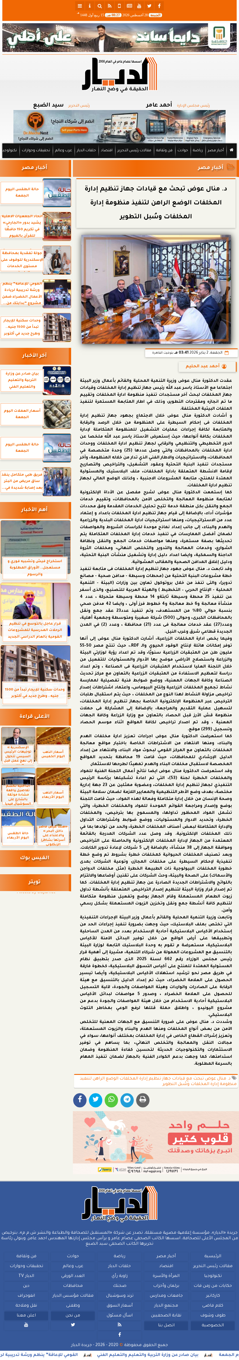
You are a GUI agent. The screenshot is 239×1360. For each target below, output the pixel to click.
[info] (89, 5)
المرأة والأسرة (166, 1276)
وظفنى (73, 1306)
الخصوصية (213, 1325)
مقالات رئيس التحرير (134, 151)
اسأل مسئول (120, 1316)
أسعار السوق (120, 1306)
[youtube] (139, 5)
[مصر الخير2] (156, 1142)
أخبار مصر (216, 151)
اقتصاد (107, 151)
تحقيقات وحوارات (36, 151)
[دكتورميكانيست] (119, 126)
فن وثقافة (164, 151)
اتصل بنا (166, 1325)
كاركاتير (213, 1296)
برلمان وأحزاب (166, 1286)
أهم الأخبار (34, 510)
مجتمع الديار (166, 1306)
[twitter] (149, 5)
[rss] (109, 5)
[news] (129, 5)
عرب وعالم (63, 151)
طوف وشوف (213, 1316)
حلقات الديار (86, 151)
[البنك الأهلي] (119, 37)
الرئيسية (212, 1256)
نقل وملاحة (26, 1306)
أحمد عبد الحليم (202, 366)
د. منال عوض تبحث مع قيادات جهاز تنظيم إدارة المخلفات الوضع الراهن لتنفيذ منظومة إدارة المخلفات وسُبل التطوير (158, 1082)
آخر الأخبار (34, 356)
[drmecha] (119, 158)
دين (26, 1286)
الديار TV (26, 1276)
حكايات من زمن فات (213, 1286)
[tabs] (80, 5)
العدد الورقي (73, 1276)
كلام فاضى (212, 1306)
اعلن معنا (26, 1316)
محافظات (73, 1286)
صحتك (119, 1286)
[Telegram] (127, 1100)
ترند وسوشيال (119, 1296)
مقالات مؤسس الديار (73, 1296)
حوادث (183, 151)
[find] (99, 5)
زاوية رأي (120, 1276)
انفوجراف (26, 1296)
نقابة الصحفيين (166, 1316)
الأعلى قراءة (35, 717)
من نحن (73, 1316)
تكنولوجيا (9, 151)
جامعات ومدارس (166, 1296)
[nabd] (119, 5)
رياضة (198, 151)
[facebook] (159, 5)
